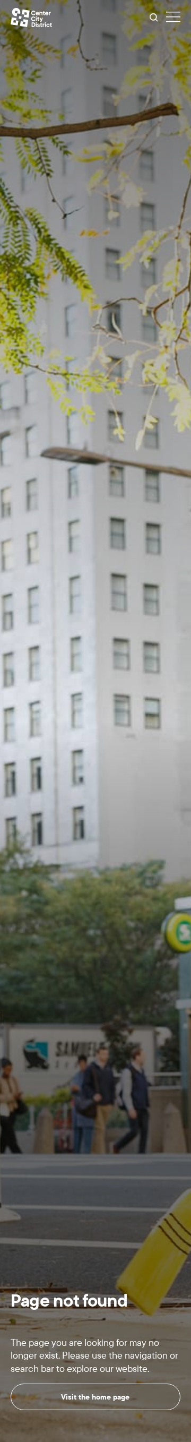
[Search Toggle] (154, 17)
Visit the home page (95, 1397)
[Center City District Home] (31, 17)
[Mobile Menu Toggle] (173, 17)
